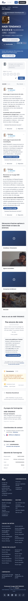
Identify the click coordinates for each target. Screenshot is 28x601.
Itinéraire (15, 432)
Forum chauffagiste (7, 536)
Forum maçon (18, 532)
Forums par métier (8, 523)
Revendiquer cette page (12, 157)
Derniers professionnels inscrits (6, 506)
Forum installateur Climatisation (20, 529)
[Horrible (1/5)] (4, 74)
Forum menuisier (19, 534)
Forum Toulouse (6, 550)
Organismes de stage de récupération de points (7, 576)
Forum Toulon (18, 553)
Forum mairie (18, 542)
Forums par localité (8, 547)
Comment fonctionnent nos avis (20, 506)
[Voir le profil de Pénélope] (5, 89)
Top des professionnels (6, 511)
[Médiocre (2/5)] (8, 74)
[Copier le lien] (23, 595)
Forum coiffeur (6, 534)
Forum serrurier (19, 540)
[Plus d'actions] (23, 88)
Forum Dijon (18, 564)
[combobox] (10, 2)
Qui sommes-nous (20, 502)
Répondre (20, 128)
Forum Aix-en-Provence (18, 550)
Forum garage (5, 538)
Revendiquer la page (11, 208)
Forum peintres (19, 526)
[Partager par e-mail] (19, 595)
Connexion (22, 2)
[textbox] (16, 65)
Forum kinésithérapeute (19, 537)
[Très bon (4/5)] (14, 74)
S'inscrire (18, 481)
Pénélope (10, 88)
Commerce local (10, 384)
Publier (21, 78)
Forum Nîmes (5, 563)
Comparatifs (6, 572)
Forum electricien (6, 528)
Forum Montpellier (7, 558)
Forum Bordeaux (6, 554)
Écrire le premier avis (14, 355)
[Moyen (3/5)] (11, 74)
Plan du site (19, 512)
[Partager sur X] (4, 595)
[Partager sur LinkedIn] (12, 595)
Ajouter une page (6, 502)
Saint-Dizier (12, 386)
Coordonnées (9, 44)
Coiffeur (4, 32)
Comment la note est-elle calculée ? (16, 363)
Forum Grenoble (19, 562)
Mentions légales (20, 510)
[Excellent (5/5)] (18, 74)
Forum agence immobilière (5, 531)
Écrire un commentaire (12, 40)
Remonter (9, 128)
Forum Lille (18, 556)
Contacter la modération (19, 488)
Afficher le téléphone (14, 435)
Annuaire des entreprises (13, 446)
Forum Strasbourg (6, 561)
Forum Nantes (5, 556)
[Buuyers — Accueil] (4, 2)
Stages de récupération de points (19, 576)
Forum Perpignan (19, 558)
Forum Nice (5, 552)
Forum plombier (6, 526)
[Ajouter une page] (16, 2)
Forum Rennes (18, 560)
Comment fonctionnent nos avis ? (12, 125)
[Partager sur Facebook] (8, 595)
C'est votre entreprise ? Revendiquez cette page (14, 13)
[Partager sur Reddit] (15, 595)
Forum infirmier (6, 541)
